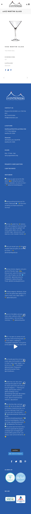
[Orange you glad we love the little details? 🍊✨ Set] (15, 189)
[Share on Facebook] (5, 70)
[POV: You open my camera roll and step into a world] (15, 346)
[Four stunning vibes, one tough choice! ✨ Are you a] (15, 414)
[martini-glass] (15, 31)
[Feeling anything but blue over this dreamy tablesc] (15, 211)
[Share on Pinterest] (11, 70)
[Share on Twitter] (8, 70)
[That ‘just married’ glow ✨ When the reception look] (15, 256)
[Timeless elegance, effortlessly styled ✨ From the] (15, 301)
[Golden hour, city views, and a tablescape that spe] (15, 391)
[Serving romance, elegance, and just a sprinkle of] (15, 279)
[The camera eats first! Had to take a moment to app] (15, 436)
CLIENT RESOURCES (10, 168)
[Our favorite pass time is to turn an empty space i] (15, 369)
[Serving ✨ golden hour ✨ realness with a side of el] (15, 234)
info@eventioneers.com (11, 117)
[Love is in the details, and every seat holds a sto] (15, 324)
